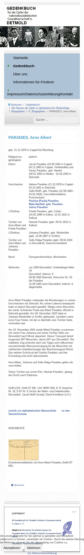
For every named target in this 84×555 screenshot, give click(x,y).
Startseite (20, 58)
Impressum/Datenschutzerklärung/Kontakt (40, 94)
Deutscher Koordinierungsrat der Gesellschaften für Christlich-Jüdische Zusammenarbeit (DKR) (36, 533)
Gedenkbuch (23, 66)
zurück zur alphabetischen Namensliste (32, 410)
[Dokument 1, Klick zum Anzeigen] (27, 450)
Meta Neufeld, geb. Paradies (46, 204)
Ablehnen (33, 548)
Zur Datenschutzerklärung (42, 553)
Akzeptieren (12, 548)
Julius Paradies (38, 207)
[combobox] (56, 119)
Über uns (20, 74)
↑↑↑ (74, 511)
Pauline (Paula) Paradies (44, 200)
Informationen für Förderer (33, 82)
